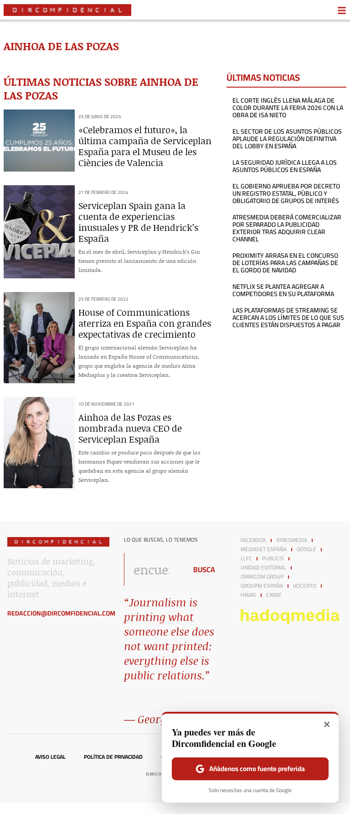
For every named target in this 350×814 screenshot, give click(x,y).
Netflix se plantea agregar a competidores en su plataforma (283, 290)
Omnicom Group (262, 576)
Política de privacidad (113, 757)
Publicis (273, 558)
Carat (273, 595)
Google (306, 549)
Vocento (304, 585)
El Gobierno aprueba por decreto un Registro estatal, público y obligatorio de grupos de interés (286, 193)
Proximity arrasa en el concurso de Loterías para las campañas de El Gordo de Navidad (285, 263)
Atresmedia (291, 540)
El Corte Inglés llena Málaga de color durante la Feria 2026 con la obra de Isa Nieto (287, 107)
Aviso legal (50, 757)
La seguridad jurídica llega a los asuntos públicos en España (284, 166)
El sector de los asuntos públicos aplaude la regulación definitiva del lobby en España (287, 138)
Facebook (253, 540)
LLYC (246, 558)
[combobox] (153, 569)
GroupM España (262, 585)
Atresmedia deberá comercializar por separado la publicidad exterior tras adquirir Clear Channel (286, 228)
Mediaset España (264, 549)
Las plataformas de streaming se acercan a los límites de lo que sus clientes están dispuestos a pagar (288, 317)
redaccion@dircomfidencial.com (61, 613)
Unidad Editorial (263, 567)
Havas (248, 595)
